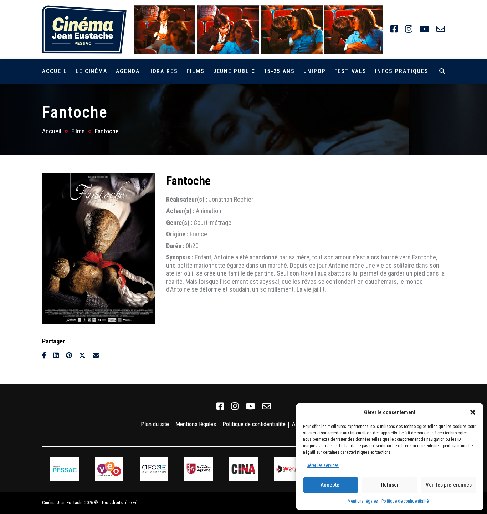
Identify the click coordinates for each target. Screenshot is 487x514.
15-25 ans (279, 71)
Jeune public (234, 71)
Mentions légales (363, 501)
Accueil (54, 71)
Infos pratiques (402, 71)
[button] (472, 412)
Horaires (163, 71)
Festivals (350, 71)
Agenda (128, 71)
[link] (394, 29)
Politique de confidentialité (405, 501)
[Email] (96, 355)
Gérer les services (323, 465)
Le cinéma (91, 71)
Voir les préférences (449, 485)
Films (195, 71)
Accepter (331, 485)
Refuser (390, 485)
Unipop (314, 71)
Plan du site (155, 424)
